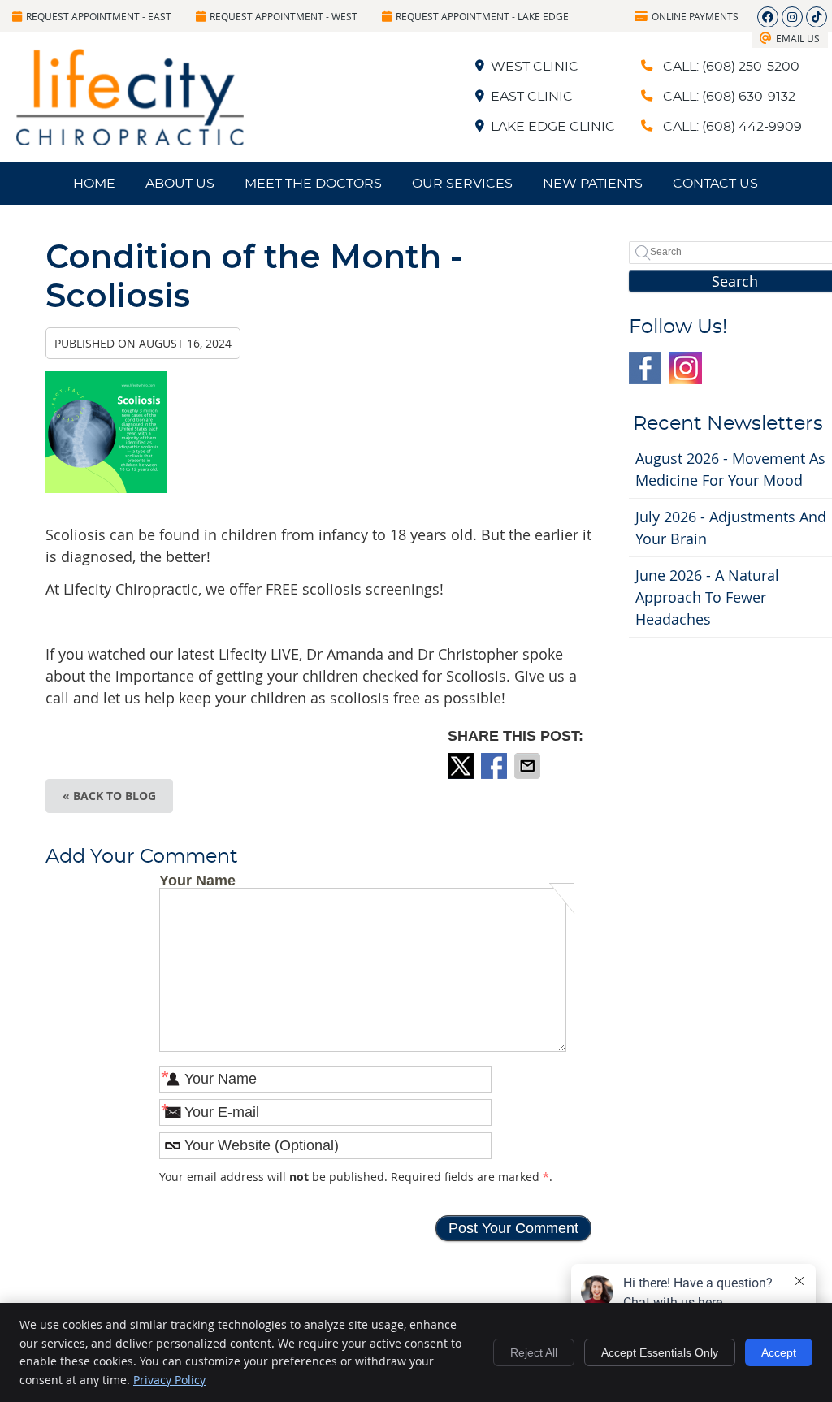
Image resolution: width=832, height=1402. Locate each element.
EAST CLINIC (532, 96)
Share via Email (529, 766)
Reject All (533, 1352)
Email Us (798, 38)
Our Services (462, 183)
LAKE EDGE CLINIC (553, 126)
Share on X (462, 766)
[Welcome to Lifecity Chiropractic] (130, 139)
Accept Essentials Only (659, 1352)
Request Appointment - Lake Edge (482, 16)
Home (94, 183)
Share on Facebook (495, 766)
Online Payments (695, 16)
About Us (179, 183)
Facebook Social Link (645, 368)
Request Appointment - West (284, 16)
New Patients (593, 183)
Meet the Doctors (313, 183)
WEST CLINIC (534, 66)
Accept (778, 1352)
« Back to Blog (109, 795)
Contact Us (715, 183)
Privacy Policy (169, 1379)
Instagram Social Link (686, 368)
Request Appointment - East (98, 16)
